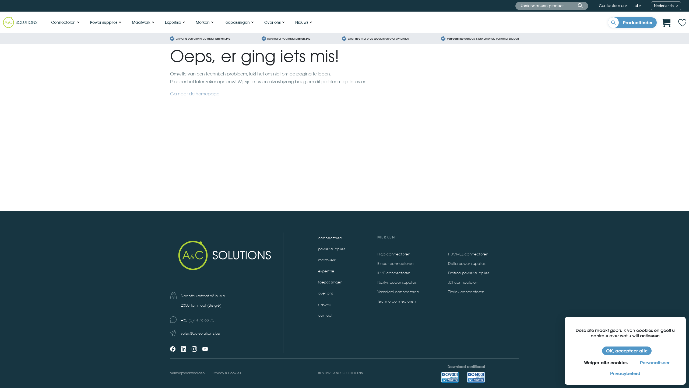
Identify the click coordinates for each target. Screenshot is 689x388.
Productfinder (638, 22)
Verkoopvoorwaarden (187, 373)
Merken (203, 22)
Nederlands (664, 6)
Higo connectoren (393, 254)
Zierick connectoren (466, 292)
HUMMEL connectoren (468, 254)
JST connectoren (463, 282)
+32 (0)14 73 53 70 (197, 320)
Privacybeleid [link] (625, 373)
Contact (325, 315)
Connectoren (63, 22)
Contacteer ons (613, 5)
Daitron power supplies (468, 273)
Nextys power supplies (397, 282)
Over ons (272, 22)
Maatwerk (141, 22)
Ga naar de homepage (194, 93)
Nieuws (301, 22)
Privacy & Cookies (227, 373)
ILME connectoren (393, 273)
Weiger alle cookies (606, 362)
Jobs (637, 5)
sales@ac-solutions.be (200, 333)
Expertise (173, 22)
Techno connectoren (396, 301)
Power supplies (103, 22)
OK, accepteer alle (627, 351)
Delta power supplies (467, 263)
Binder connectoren (395, 263)
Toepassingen (237, 22)
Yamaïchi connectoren (398, 292)
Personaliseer (655, 362)
